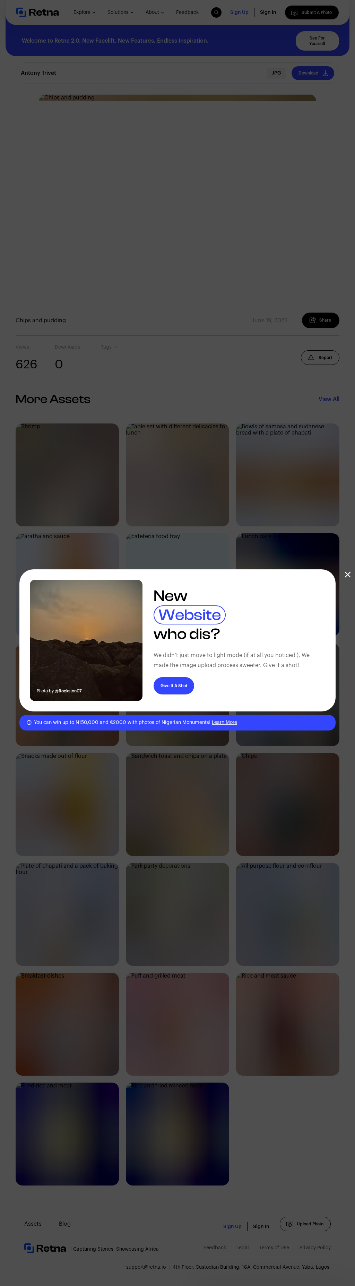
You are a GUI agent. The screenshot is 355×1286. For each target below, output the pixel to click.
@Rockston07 (68, 691)
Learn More (224, 722)
